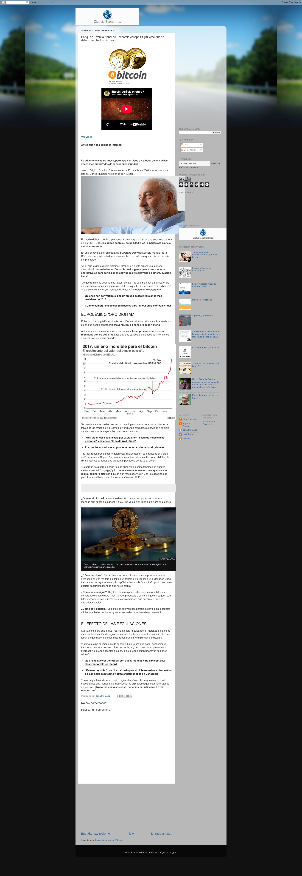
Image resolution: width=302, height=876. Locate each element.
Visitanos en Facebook (209, 422)
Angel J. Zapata (186, 424)
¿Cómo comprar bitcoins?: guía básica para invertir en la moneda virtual (128, 305)
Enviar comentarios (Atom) (108, 840)
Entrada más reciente (95, 833)
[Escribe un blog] (121, 696)
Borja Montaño (189, 430)
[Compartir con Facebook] (127, 696)
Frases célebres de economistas (201, 269)
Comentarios (189, 150)
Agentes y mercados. (202, 316)
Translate (193, 167)
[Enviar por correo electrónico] (118, 696)
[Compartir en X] (124, 696)
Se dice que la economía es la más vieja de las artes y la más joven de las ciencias (206, 334)
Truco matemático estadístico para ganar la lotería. (204, 254)
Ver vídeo (86, 137)
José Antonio (188, 434)
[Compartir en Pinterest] (130, 696)
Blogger (172, 852)
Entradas (188, 144)
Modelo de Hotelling (202, 300)
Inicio (130, 833)
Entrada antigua (161, 833)
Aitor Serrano (189, 419)
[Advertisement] (126, 807)
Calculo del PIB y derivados (205, 347)
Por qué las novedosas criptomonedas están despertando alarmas (124, 447)
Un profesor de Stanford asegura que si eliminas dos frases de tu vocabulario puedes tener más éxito (206, 383)
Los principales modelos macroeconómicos (204, 285)
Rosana (186, 439)
